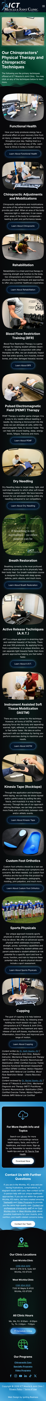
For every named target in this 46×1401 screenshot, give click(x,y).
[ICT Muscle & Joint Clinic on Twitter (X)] (35, 1375)
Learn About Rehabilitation (23, 289)
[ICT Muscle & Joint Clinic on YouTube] (20, 1375)
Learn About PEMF (23, 440)
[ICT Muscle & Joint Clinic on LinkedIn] (25, 1375)
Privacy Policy (15, 1389)
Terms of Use (30, 1389)
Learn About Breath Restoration (23, 585)
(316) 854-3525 (23, 1285)
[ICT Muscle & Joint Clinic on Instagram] (15, 1375)
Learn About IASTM (23, 746)
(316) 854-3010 (23, 1266)
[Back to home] (20, 6)
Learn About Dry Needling (23, 506)
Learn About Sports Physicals (23, 970)
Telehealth (8, 1202)
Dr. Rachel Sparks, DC (32, 1080)
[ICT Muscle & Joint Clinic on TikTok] (30, 1375)
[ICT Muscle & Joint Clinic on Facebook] (10, 1375)
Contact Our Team (23, 1224)
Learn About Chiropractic (23, 226)
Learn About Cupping (23, 1044)
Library (24, 1136)
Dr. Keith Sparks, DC (29, 1051)
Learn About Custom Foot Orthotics (23, 888)
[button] (43, 6)
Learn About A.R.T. (23, 664)
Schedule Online (24, 1331)
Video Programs (24, 1202)
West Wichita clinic (28, 1211)
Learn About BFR (23, 365)
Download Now (23, 1161)
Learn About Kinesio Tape (23, 820)
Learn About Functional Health (23, 154)
